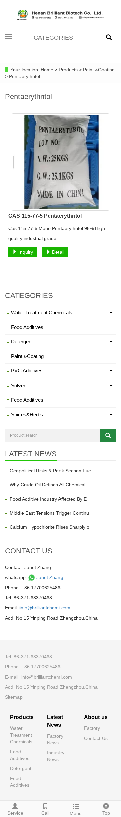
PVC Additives (62, 370)
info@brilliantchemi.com (44, 607)
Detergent (62, 341)
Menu (76, 813)
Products (69, 69)
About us (96, 717)
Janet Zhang (49, 577)
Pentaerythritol (24, 76)
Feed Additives (62, 400)
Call (45, 813)
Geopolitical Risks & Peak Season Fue (50, 470)
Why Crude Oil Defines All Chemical (47, 484)
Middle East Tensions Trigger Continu (49, 513)
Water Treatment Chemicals (62, 312)
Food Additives (62, 327)
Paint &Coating (98, 69)
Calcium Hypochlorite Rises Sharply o (49, 527)
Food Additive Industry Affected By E (48, 499)
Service (15, 813)
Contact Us (96, 738)
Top (106, 813)
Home (47, 69)
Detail (57, 252)
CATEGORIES (53, 37)
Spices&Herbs (62, 414)
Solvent (62, 385)
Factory (92, 728)
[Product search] (108, 435)
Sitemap (14, 697)
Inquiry (25, 252)
